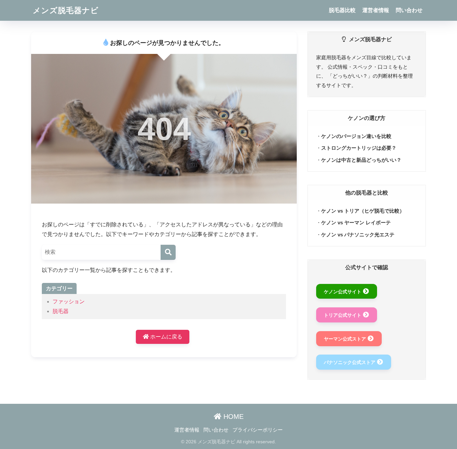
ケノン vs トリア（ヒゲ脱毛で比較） (362, 211)
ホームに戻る (165, 337)
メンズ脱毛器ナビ (66, 10)
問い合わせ (409, 10)
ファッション (69, 301)
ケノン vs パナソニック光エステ (357, 234)
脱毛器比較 (342, 10)
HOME (232, 416)
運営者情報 (375, 10)
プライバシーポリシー (258, 430)
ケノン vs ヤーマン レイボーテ (356, 222)
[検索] (168, 252)
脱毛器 (61, 311)
